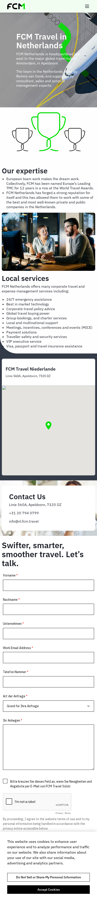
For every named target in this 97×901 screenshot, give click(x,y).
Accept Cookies (48, 890)
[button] (48, 426)
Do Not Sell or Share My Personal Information (48, 877)
